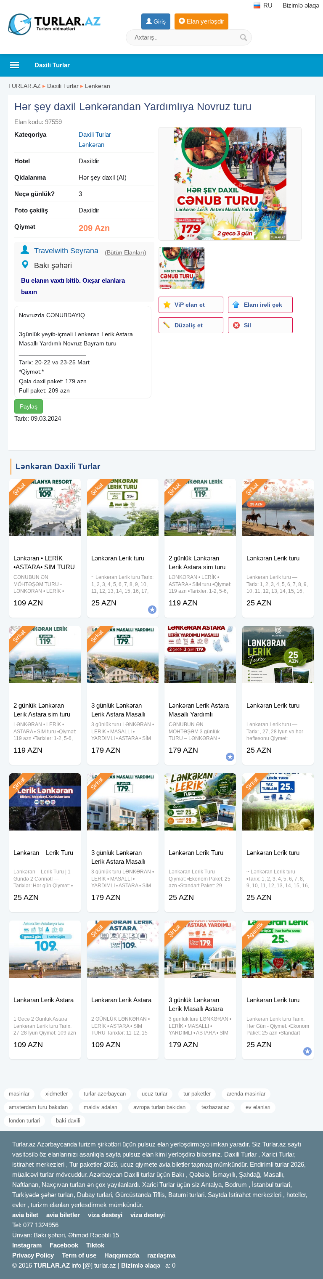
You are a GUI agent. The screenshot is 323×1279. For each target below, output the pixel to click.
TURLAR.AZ (24, 85)
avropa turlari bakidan (159, 1107)
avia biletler (63, 1214)
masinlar (19, 1094)
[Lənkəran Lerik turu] (123, 489)
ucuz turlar (154, 1094)
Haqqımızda (121, 1255)
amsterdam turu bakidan (38, 1107)
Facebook (64, 1245)
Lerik (107, 334)
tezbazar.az (215, 1107)
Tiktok (95, 1245)
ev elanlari (258, 1107)
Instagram (27, 1245)
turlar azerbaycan (105, 1094)
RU (267, 5)
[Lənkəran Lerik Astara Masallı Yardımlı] (200, 636)
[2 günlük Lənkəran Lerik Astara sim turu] (200, 489)
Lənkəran (97, 85)
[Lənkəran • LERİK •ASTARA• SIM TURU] (45, 489)
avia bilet (25, 1214)
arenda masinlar (246, 1094)
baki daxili (68, 1120)
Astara (124, 334)
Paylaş (28, 406)
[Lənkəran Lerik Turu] (200, 783)
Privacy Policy (33, 1255)
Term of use (79, 1255)
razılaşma (161, 1255)
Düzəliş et (189, 325)
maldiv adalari (100, 1107)
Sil (247, 325)
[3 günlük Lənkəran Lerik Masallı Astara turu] (200, 931)
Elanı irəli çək (263, 304)
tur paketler (197, 1094)
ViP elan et (190, 304)
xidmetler (56, 1094)
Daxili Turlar (63, 85)
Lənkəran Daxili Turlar (58, 466)
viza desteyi (105, 1214)
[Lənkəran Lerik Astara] (45, 931)
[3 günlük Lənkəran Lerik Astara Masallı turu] (123, 636)
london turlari (24, 1120)
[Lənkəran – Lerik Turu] (45, 783)
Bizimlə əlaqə (301, 5)
